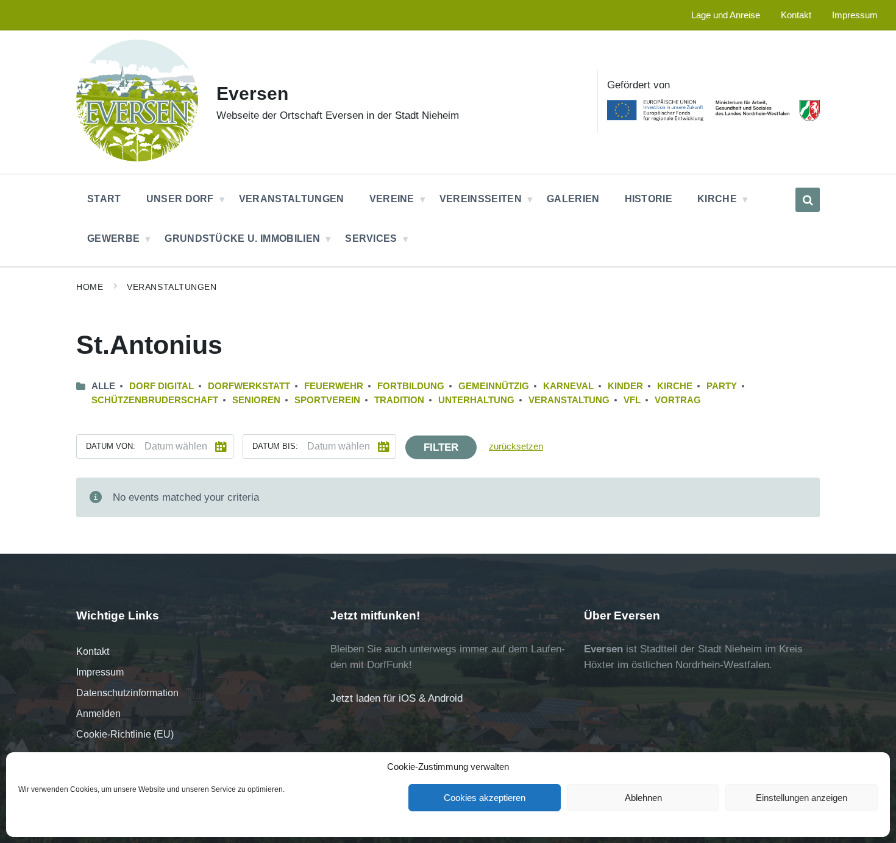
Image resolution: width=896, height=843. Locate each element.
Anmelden (98, 713)
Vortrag (678, 400)
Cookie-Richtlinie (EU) (125, 734)
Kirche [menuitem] (717, 199)
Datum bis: (275, 446)
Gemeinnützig (493, 386)
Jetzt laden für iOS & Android (396, 698)
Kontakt (92, 651)
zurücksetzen (516, 446)
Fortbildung (410, 386)
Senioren (256, 400)
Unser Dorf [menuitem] (180, 199)
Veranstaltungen (171, 287)
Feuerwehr (333, 386)
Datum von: (110, 446)
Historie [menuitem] (649, 199)
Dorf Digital (161, 386)
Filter (441, 447)
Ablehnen (643, 797)
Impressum (100, 672)
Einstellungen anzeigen (801, 797)
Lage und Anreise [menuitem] (725, 15)
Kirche (674, 386)
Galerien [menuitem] (573, 199)
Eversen (252, 93)
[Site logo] (137, 158)
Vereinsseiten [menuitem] (480, 199)
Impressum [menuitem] (855, 15)
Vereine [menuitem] (391, 199)
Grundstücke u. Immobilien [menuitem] (242, 238)
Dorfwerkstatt (249, 386)
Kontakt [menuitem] (796, 15)
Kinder (625, 386)
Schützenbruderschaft (154, 400)
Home (89, 287)
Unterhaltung (476, 400)
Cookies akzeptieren (484, 797)
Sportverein (327, 400)
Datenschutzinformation (127, 693)
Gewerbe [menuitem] (113, 238)
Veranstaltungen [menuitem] (291, 199)
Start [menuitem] (104, 199)
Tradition (399, 400)
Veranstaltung (569, 400)
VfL (632, 400)
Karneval (568, 386)
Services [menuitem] (371, 238)
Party (721, 386)
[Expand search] (807, 200)
